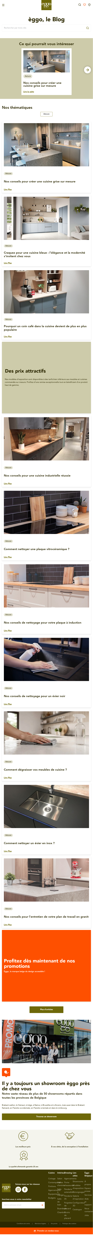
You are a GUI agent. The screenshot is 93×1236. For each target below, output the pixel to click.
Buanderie (61, 1209)
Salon (59, 1179)
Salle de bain (59, 1202)
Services (88, 1195)
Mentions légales (40, 1223)
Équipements (54, 1194)
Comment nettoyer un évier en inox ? (29, 843)
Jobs (87, 1215)
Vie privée (54, 1223)
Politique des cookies (69, 1223)
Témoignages (78, 1192)
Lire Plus (8, 190)
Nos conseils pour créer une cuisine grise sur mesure (42, 84)
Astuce (46, 114)
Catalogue (77, 1210)
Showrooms (78, 1182)
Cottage (52, 1179)
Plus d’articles (46, 1010)
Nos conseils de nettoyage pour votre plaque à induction (42, 622)
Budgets (52, 1198)
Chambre (61, 1213)
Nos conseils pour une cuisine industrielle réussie (37, 475)
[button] (5, 69)
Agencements (54, 1190)
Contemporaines (55, 1183)
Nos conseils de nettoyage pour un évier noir (34, 696)
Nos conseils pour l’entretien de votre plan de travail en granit (46, 916)
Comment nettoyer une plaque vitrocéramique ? (36, 549)
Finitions (52, 1186)
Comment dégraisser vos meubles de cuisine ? (35, 769)
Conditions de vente (23, 1223)
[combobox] (46, 28)
